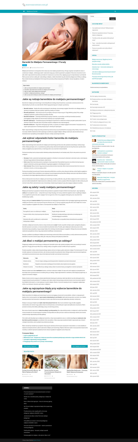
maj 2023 (94, 263)
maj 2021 (94, 328)
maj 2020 (94, 364)
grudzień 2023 (96, 260)
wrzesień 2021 (96, 317)
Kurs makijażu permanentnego (80, 346)
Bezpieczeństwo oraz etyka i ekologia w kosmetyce (102, 100)
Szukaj (92, 16)
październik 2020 (96, 349)
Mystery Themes (36, 440)
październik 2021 (96, 314)
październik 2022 (96, 278)
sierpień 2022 (95, 284)
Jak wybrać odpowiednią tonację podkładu (35, 339)
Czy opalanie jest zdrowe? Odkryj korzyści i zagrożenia (103, 29)
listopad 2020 (95, 346)
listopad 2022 (95, 275)
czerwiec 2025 (96, 234)
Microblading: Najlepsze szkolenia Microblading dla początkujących (31, 346)
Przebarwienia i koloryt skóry (99, 125)
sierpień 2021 (95, 320)
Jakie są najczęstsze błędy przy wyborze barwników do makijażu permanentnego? (42, 94)
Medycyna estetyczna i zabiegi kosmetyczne (103, 110)
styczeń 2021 (95, 340)
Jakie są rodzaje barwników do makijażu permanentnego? (37, 88)
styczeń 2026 (95, 213)
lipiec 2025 (95, 231)
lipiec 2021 (95, 322)
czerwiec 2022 (96, 290)
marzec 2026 (95, 207)
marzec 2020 (95, 370)
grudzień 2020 (96, 343)
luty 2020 (94, 373)
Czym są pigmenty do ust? (31, 335)
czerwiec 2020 (96, 361)
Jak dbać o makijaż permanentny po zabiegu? (34, 93)
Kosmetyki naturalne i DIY (98, 107)
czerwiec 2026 (96, 198)
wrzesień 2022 (96, 281)
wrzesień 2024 (96, 248)
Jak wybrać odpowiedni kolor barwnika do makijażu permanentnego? (39, 89)
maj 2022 (94, 293)
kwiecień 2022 (95, 296)
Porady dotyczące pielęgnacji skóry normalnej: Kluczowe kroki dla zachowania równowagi (103, 142)
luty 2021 (94, 337)
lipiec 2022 (95, 287)
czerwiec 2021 (96, 325)
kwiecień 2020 (95, 367)
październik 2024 (96, 245)
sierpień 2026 (95, 192)
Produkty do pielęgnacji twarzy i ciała (101, 122)
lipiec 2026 (95, 195)
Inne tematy (95, 104)
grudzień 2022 (96, 272)
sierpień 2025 (95, 228)
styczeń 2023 (95, 269)
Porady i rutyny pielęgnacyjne (99, 119)
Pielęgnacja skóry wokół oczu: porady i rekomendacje (38, 341)
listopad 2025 (95, 219)
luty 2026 (94, 210)
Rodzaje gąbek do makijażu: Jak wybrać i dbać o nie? (37, 435)
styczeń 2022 (95, 305)
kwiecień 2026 (95, 204)
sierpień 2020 (95, 355)
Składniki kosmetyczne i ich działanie (101, 128)
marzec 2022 (95, 299)
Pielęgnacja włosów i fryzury (99, 116)
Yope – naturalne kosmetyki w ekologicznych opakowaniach (103, 44)
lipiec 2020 (95, 358)
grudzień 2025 (96, 216)
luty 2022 (94, 302)
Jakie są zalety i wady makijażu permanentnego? (35, 91)
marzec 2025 (95, 237)
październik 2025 (96, 222)
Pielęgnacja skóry (96, 113)
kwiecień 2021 (95, 331)
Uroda (24, 65)
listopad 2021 (95, 311)
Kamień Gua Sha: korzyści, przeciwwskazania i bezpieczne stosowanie (53, 372)
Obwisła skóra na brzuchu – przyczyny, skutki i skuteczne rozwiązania (77, 371)
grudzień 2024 (96, 239)
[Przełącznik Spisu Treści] (59, 85)
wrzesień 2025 (96, 225)
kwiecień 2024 (95, 254)
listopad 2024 (95, 242)
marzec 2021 (95, 334)
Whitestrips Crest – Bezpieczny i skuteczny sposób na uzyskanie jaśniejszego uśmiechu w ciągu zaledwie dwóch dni (54, 337)
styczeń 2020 (95, 376)
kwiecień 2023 (95, 266)
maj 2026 (94, 201)
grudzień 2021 (96, 308)
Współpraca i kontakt (32, 11)
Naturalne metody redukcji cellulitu (100, 64)
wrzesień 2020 (96, 352)
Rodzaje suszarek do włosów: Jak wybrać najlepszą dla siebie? (31, 371)
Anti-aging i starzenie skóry (99, 96)
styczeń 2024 (95, 257)
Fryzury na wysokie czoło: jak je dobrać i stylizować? (102, 49)
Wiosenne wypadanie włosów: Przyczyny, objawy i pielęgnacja (102, 34)
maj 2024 (94, 251)
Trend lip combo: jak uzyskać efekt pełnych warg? (103, 39)
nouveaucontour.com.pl (37, 67)
